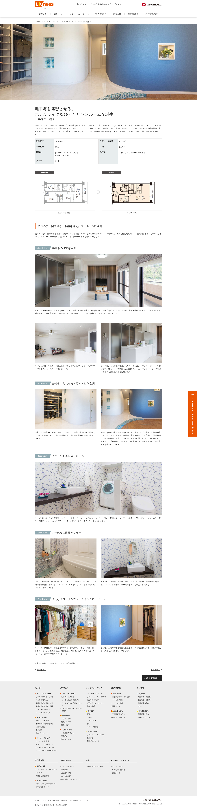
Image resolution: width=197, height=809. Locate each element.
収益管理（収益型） (145, 697)
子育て (89, 714)
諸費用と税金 (40, 727)
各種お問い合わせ (118, 770)
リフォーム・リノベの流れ (96, 697)
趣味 (88, 724)
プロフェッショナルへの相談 (46, 769)
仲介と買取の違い (42, 700)
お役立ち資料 (66, 773)
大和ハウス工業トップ (43, 801)
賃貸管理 (117, 14)
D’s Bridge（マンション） (45, 747)
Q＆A (140, 706)
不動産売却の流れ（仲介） (45, 703)
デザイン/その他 (92, 727)
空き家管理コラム (118, 714)
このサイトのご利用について (44, 805)
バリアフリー (91, 721)
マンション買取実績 (43, 713)
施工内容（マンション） (95, 703)
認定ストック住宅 (67, 697)
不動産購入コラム (67, 733)
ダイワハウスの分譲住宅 (70, 700)
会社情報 (56, 801)
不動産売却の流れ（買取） (45, 706)
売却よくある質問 (42, 721)
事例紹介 (67, 22)
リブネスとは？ (117, 766)
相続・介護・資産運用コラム (46, 784)
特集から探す (66, 722)
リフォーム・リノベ (79, 14)
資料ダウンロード (42, 733)
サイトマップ (85, 801)
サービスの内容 (117, 700)
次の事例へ (155, 670)
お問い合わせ (73, 801)
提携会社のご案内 (42, 776)
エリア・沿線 (66, 719)
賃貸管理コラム (143, 714)
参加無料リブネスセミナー (71, 779)
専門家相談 (133, 14)
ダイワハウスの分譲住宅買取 (46, 751)
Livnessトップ (40, 22)
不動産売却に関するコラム (45, 724)
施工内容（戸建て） (94, 700)
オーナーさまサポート (44, 741)
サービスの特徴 (117, 703)
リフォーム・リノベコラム (96, 735)
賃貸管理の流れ (143, 703)
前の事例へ (41, 670)
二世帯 (89, 717)
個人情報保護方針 (61, 805)
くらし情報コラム (67, 766)
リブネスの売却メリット (44, 697)
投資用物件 (65, 725)
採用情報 (64, 801)
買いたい (58, 14)
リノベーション (54, 22)
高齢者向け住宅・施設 (95, 766)
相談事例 (39, 773)
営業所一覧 (116, 773)
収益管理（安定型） (145, 700)
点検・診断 (91, 706)
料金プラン (116, 706)
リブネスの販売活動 (43, 709)
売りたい (43, 14)
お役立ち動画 (66, 776)
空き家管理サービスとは (121, 697)
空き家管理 (100, 14)
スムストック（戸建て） (44, 744)
